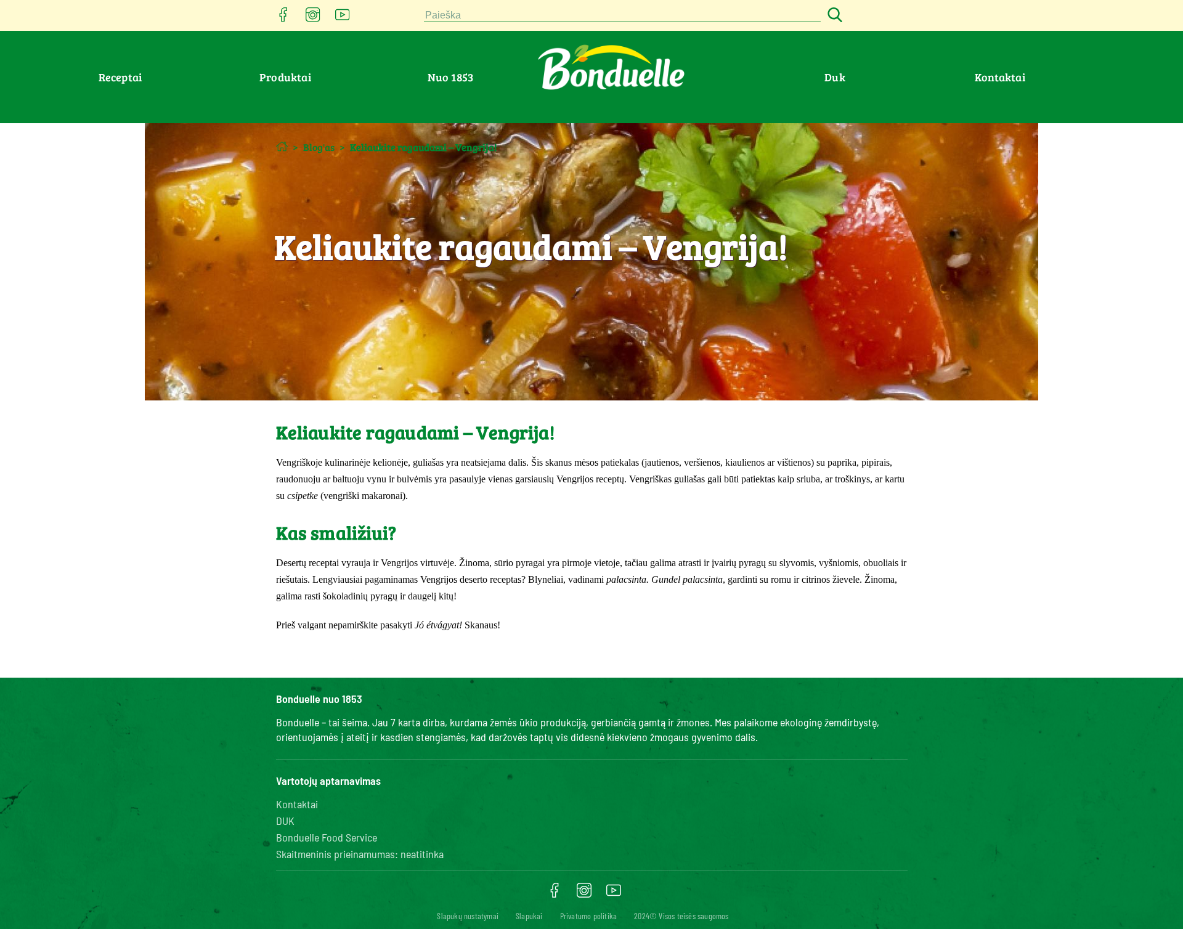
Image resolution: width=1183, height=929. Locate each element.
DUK (285, 820)
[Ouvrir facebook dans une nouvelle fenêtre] (283, 18)
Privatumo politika (588, 916)
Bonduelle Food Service (326, 837)
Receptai (120, 77)
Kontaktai (1000, 77)
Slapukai (529, 916)
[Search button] (833, 15)
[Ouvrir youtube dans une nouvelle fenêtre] (342, 18)
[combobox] (622, 15)
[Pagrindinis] (282, 146)
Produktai (285, 77)
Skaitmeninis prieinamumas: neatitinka (360, 854)
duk (834, 77)
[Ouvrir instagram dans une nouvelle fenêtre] (313, 18)
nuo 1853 (451, 77)
